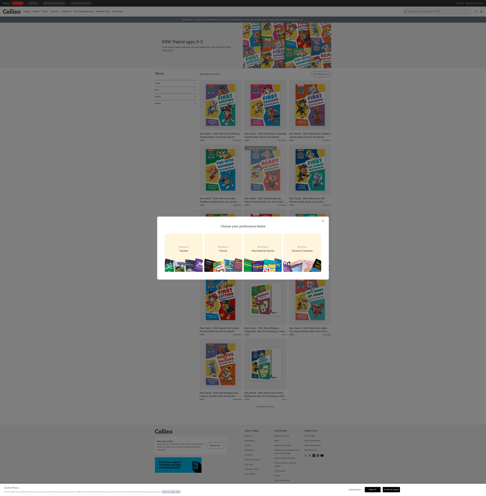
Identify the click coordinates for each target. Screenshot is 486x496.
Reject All (372, 489)
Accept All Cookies (391, 489)
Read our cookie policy (171, 492)
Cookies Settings (354, 489)
